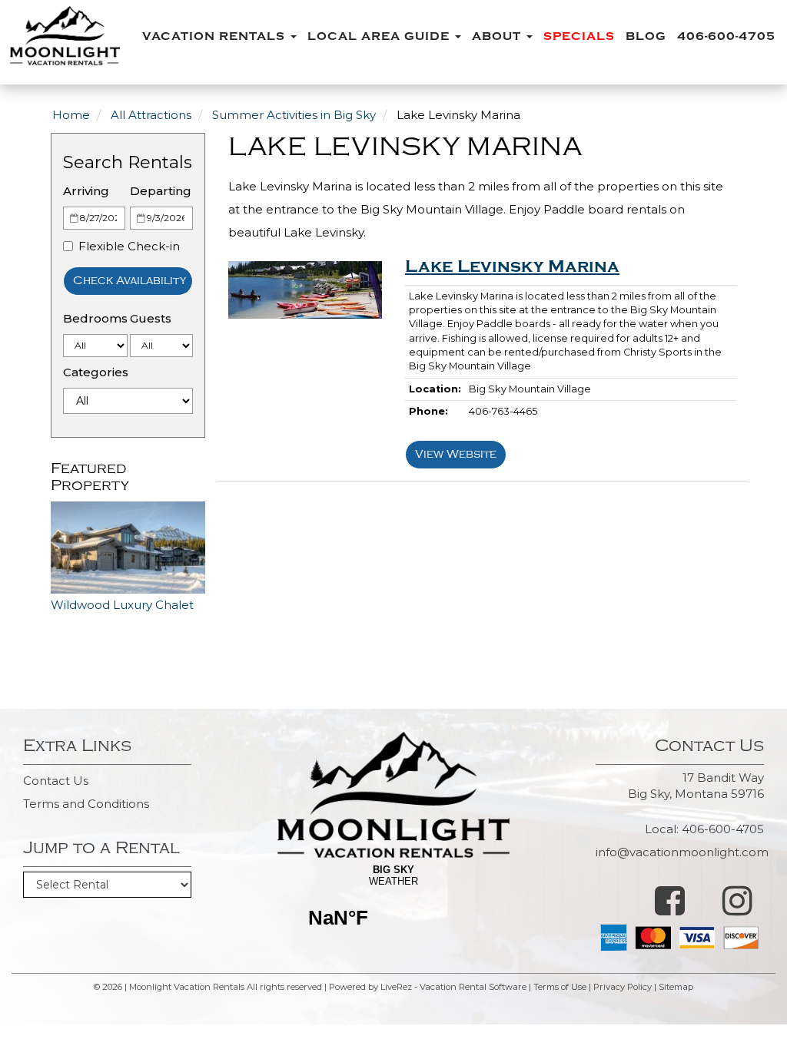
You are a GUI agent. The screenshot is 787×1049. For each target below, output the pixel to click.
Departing (160, 191)
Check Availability (129, 280)
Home (71, 115)
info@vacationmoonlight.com (682, 852)
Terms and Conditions (86, 803)
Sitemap (676, 986)
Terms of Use (559, 986)
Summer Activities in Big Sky (294, 115)
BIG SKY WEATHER (393, 906)
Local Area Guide (380, 36)
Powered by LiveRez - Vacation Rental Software (427, 986)
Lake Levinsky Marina (512, 266)
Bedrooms (95, 318)
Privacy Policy (622, 986)
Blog (646, 36)
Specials (579, 36)
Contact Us (55, 780)
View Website (455, 454)
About (498, 36)
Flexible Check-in (129, 246)
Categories (95, 372)
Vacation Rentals (215, 36)
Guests (150, 318)
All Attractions (151, 115)
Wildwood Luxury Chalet (122, 604)
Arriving (86, 191)
